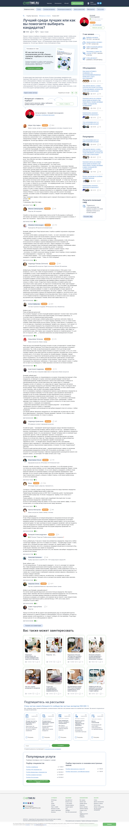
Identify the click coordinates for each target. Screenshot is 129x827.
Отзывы (53, 805)
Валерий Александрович (95, 16)
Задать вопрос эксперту (94, 42)
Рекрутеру (82, 805)
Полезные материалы (49, 9)
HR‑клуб (66, 3)
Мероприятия (90, 9)
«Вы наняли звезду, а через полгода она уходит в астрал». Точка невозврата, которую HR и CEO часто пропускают (93, 88)
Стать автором (91, 58)
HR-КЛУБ (96, 798)
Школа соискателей (79, 9)
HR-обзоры (54, 800)
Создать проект (69, 807)
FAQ (66, 808)
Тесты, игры (100, 9)
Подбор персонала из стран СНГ (75, 769)
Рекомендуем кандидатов (64, 9)
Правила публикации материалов (89, 821)
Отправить (61, 745)
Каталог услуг (68, 801)
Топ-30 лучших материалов (97, 809)
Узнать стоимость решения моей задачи (38, 781)
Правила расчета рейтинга (84, 814)
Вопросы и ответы (29, 9)
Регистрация (93, 4)
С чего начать (68, 803)
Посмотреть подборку (34, 68)
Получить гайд (88, 216)
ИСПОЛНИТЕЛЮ (84, 798)
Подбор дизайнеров (32, 767)
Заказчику (49, 3)
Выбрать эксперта (92, 37)
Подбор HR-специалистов (34, 769)
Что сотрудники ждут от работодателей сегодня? (91, 123)
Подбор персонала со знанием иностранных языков (84, 764)
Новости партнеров (56, 810)
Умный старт (83, 801)
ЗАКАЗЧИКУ (68, 798)
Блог (52, 801)
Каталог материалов (99, 807)
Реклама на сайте (55, 808)
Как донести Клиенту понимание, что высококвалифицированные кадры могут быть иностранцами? (92, 74)
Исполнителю (58, 3)
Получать (30, 737)
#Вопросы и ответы (45, 16)
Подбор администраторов (34, 774)
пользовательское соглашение (53, 749)
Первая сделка (83, 803)
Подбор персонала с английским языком (77, 771)
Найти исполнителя (77, 3)
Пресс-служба (54, 807)
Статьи (39, 9)
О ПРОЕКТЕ (54, 798)
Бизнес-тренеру (83, 807)
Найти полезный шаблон (94, 47)
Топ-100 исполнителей (71, 812)
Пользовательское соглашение (73, 821)
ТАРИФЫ (67, 810)
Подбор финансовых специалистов (36, 772)
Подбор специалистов (35, 763)
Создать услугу (83, 810)
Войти (91, 2)
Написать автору (97, 27)
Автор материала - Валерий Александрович (49, 113)
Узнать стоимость (65, 104)
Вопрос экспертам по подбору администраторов (92, 177)
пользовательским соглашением (40, 824)
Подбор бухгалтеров (32, 777)
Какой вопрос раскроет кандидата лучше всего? (91, 113)
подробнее (28, 824)
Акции (52, 803)
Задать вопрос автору (30, 92)
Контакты (53, 812)
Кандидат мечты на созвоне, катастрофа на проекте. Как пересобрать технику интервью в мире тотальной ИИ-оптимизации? (93, 102)
